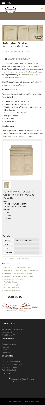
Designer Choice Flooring (13, 279)
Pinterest (31, 223)
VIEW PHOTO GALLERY (19, 59)
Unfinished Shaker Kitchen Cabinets (17, 268)
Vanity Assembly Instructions (15, 285)
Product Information (9, 344)
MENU (8, 3)
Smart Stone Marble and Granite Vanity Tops (21, 270)
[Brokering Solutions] (10, 7)
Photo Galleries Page (12, 290)
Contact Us (6, 352)
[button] (4, 2)
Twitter (22, 223)
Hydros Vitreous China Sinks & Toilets (18, 276)
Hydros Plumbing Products (12, 364)
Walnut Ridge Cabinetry (11, 370)
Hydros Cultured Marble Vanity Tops (18, 273)
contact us (11, 136)
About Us (5, 347)
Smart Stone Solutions (10, 367)
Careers (5, 350)
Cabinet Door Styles (11, 288)
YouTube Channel (10, 282)
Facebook (14, 223)
